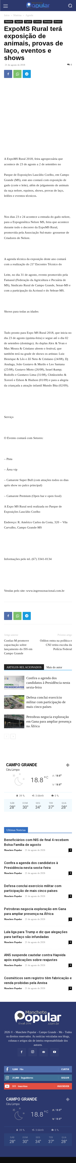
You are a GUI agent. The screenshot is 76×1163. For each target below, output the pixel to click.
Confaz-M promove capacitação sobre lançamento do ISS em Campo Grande (18, 647)
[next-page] (13, 736)
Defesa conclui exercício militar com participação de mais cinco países (46, 702)
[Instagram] (33, 1052)
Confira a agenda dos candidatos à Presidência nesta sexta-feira (48, 682)
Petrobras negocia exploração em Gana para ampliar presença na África (48, 721)
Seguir (65, 1077)
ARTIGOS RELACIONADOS (24, 667)
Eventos (58, 21)
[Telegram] (27, 74)
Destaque (47, 21)
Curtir (65, 1069)
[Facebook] (8, 74)
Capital (28, 21)
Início (7, 15)
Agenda (29, 15)
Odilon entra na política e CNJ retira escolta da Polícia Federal (56, 645)
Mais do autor (54, 667)
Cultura (37, 21)
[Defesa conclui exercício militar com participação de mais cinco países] (14, 702)
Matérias (17, 15)
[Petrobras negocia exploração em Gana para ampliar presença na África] (14, 721)
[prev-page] (6, 736)
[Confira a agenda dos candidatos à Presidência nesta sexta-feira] (14, 683)
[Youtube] (54, 1052)
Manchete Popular (13, 850)
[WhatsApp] (17, 74)
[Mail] (44, 1052)
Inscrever (63, 1086)
